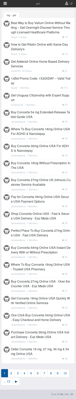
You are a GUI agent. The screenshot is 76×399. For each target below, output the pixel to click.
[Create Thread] (71, 3)
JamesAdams (18, 121)
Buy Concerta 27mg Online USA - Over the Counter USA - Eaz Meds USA (40, 283)
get (38, 3)
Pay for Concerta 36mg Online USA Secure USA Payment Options (40, 199)
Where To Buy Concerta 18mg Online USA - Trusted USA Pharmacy (40, 266)
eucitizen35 (17, 104)
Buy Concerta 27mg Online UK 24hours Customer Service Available (41, 182)
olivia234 (16, 70)
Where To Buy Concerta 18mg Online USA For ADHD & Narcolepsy (40, 131)
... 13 (7, 381)
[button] (5, 3)
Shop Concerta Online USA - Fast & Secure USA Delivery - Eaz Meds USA (40, 215)
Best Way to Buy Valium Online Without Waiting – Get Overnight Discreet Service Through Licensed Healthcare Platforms (40, 27)
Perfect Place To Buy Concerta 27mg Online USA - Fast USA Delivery (40, 232)
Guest (14, 37)
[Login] (66, 3)
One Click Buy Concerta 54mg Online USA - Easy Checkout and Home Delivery (40, 317)
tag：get (11, 15)
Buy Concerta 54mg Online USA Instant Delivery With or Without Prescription (41, 249)
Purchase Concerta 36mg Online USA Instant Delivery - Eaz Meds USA (40, 334)
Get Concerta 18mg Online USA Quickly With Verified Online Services (40, 300)
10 (65, 373)
